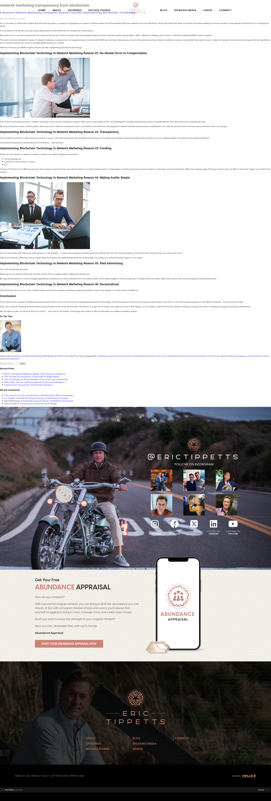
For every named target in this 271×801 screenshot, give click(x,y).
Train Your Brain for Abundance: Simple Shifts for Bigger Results (31, 376)
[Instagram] (155, 523)
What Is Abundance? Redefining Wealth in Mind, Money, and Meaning (34, 373)
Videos (207, 10)
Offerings (75, 10)
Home (42, 10)
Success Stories (99, 10)
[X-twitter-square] (194, 523)
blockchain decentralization (136, 355)
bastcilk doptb (10, 403)
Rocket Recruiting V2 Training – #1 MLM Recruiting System (43, 398)
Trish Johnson (10, 395)
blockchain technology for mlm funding (201, 355)
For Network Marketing (32, 355)
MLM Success (63, 355)
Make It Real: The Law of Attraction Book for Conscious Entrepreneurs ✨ (36, 382)
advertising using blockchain (110, 355)
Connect (225, 10)
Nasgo (107, 306)
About (56, 10)
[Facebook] (174, 523)
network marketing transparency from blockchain (241, 355)
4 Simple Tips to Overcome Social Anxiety (38, 403)
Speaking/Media (185, 10)
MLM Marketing (49, 355)
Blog (163, 10)
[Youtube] (233, 523)
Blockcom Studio (38, 311)
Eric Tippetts (9, 398)
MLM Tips (74, 355)
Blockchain (16, 355)
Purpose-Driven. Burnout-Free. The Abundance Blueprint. (28, 384)
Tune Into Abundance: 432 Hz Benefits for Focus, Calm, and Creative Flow (36, 379)
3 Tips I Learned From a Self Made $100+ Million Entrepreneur (46, 395)
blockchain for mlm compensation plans (166, 355)
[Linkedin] (213, 523)
